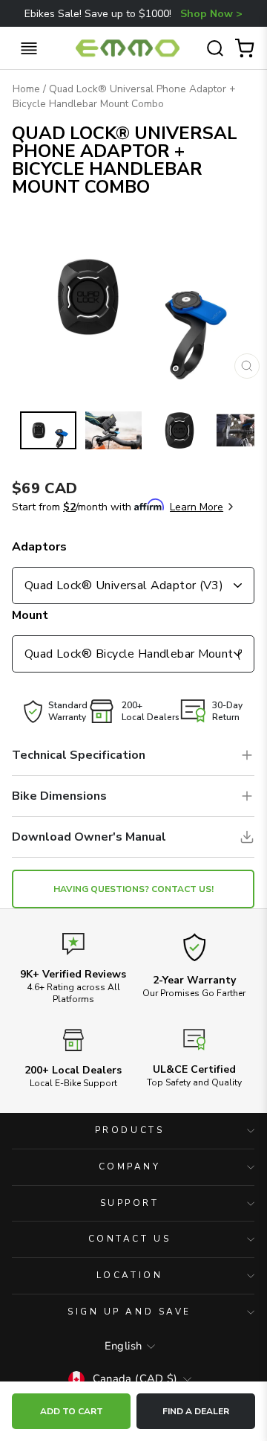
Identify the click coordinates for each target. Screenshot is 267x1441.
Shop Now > (211, 14)
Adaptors (39, 547)
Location (129, 1275)
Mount (30, 615)
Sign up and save (129, 1312)
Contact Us (129, 1239)
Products (129, 1130)
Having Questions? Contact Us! (133, 889)
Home (26, 89)
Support (129, 1203)
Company (130, 1166)
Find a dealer (195, 1411)
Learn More (196, 507)
